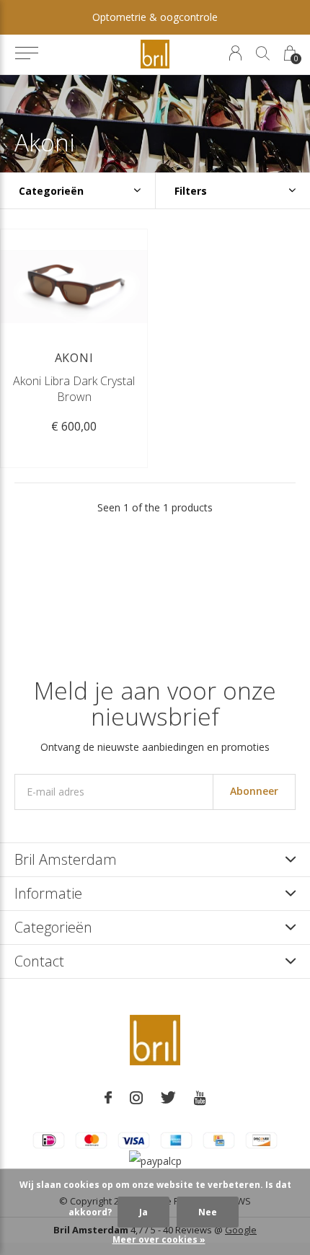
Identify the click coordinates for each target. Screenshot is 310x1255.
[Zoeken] (263, 53)
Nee (207, 1212)
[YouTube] (200, 1098)
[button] (26, 53)
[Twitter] (168, 1098)
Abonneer (254, 791)
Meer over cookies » (158, 1239)
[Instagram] (136, 1098)
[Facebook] (108, 1098)
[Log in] (235, 53)
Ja (143, 1212)
